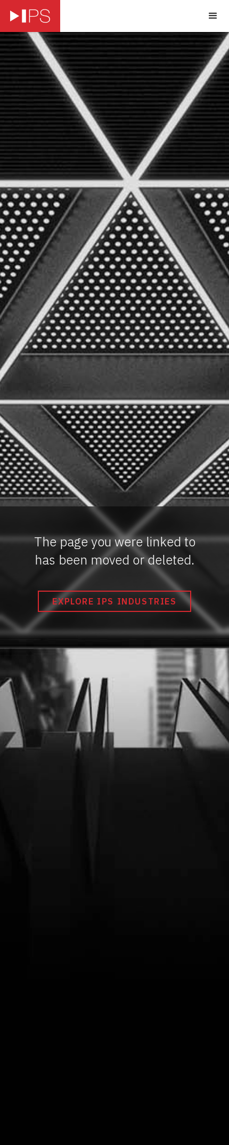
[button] (213, 16)
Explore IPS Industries (114, 601)
